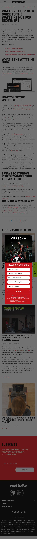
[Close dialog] (31, 236)
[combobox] (10, 277)
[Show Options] (28, 282)
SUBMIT (18, 291)
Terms (16, 300)
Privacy (12, 300)
